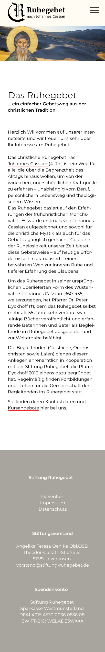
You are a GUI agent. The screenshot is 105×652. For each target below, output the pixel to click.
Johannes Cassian (28, 163)
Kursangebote (23, 408)
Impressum (52, 503)
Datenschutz (53, 509)
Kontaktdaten (60, 401)
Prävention (52, 496)
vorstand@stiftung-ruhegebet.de (52, 565)
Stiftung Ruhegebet (47, 366)
